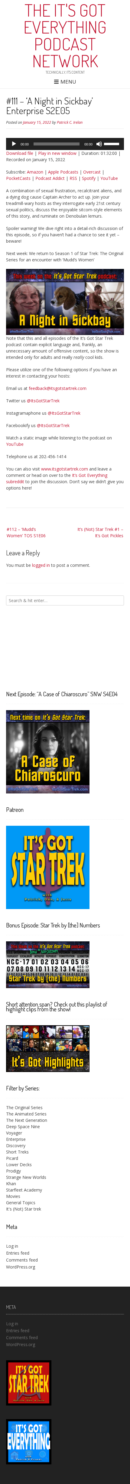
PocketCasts (18, 178)
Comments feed (22, 1260)
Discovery (15, 1145)
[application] (65, 144)
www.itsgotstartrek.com (64, 469)
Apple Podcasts (63, 172)
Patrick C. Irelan (70, 122)
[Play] (14, 144)
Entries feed (17, 1253)
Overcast (92, 172)
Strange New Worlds (26, 1177)
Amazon (35, 172)
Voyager (14, 1133)
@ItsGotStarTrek (43, 401)
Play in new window (57, 153)
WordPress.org (20, 1267)
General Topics (20, 1202)
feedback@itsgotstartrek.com (57, 388)
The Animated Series (26, 1114)
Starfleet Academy (24, 1190)
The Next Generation (26, 1120)
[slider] (112, 143)
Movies (13, 1196)
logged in (41, 565)
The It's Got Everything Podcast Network (65, 35)
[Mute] (99, 144)
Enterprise (16, 1139)
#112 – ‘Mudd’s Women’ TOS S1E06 (26, 532)
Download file (19, 153)
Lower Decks (19, 1164)
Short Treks (17, 1152)
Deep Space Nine (23, 1126)
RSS (73, 178)
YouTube (109, 178)
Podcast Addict (50, 178)
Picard (12, 1158)
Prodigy (13, 1171)
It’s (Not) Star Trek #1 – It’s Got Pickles (100, 532)
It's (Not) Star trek (23, 1209)
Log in (12, 1246)
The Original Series (24, 1107)
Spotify (89, 178)
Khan (11, 1183)
